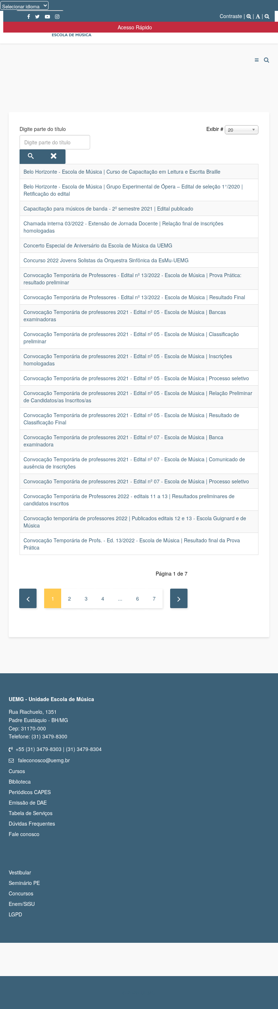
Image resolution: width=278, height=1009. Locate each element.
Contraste (231, 16)
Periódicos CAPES (30, 792)
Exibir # (214, 128)
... (120, 598)
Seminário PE (24, 882)
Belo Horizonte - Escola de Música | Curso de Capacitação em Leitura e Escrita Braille (122, 171)
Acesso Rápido (136, 27)
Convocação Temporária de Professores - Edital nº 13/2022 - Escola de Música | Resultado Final (134, 297)
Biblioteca (20, 781)
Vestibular (20, 872)
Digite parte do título (43, 128)
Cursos (17, 771)
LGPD (15, 914)
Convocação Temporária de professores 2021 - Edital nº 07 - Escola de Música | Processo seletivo (136, 481)
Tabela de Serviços (30, 813)
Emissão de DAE (28, 802)
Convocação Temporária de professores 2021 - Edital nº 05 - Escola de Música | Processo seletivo (136, 378)
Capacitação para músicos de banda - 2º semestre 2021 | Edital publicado (108, 208)
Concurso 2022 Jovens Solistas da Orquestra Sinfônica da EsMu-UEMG (106, 260)
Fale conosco (24, 834)
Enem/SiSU (22, 903)
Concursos (21, 893)
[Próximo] (179, 598)
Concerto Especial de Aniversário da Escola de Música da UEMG (98, 245)
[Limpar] (54, 156)
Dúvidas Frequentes (32, 823)
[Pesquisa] (31, 156)
